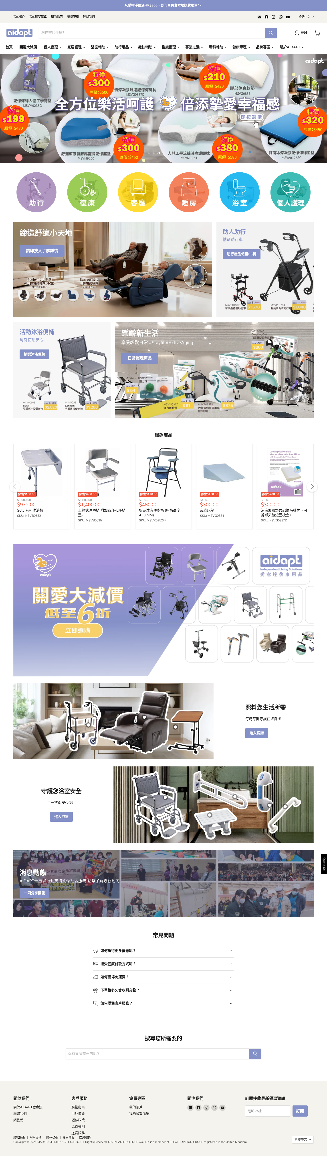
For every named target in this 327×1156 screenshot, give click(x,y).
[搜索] (271, 33)
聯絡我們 (89, 16)
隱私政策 (78, 1142)
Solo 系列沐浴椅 (30, 532)
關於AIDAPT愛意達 (27, 1129)
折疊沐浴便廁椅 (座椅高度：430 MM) (161, 535)
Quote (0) (324, 864)
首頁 (9, 47)
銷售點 (18, 1142)
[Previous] (15, 509)
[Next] (312, 509)
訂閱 (300, 1133)
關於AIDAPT (290, 47)
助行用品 (122, 47)
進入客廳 (257, 755)
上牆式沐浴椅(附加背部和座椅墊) (101, 535)
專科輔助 (216, 47)
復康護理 (169, 47)
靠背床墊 (207, 532)
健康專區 (240, 47)
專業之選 (192, 47)
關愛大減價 (28, 47)
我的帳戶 (19, 16)
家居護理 (75, 47)
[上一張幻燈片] (12, 119)
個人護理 (51, 47)
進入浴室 (61, 839)
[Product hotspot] (88, 747)
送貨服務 (73, 16)
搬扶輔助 (145, 47)
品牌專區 (263, 47)
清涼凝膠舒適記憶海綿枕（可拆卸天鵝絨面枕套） (284, 535)
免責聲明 (78, 1149)
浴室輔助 (98, 47)
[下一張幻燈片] (314, 119)
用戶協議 (78, 1136)
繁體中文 (304, 17)
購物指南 (57, 16)
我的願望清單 (38, 16)
